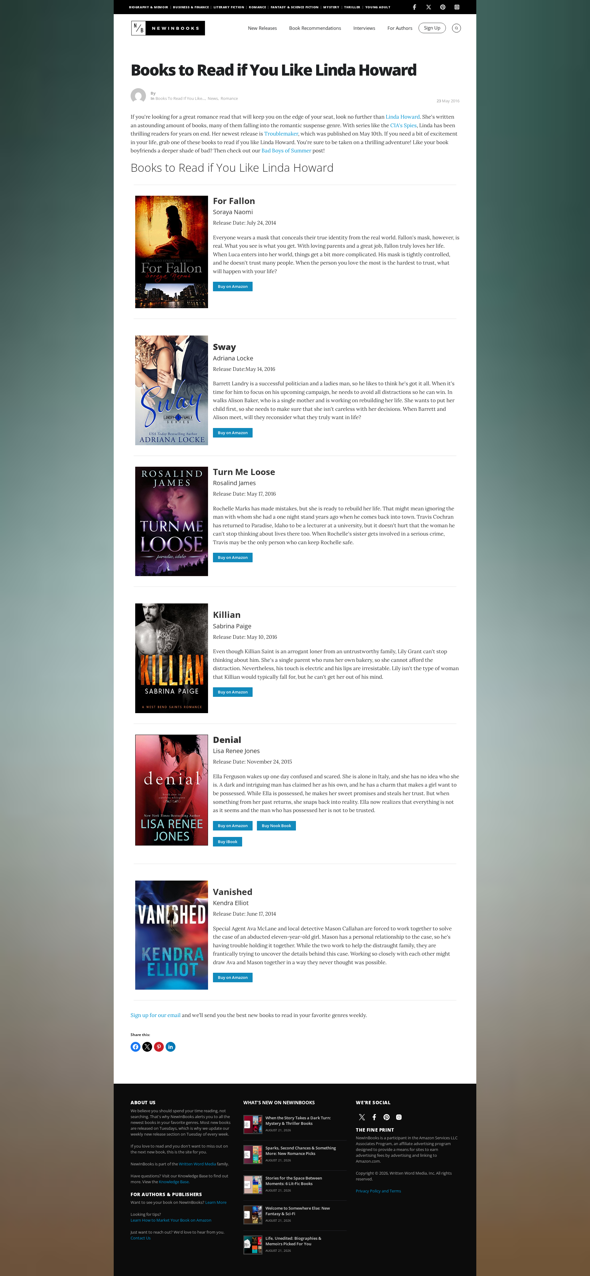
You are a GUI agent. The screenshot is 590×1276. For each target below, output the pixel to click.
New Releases (262, 28)
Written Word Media (197, 1164)
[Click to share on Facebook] (135, 1047)
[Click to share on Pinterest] (159, 1047)
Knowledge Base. (174, 1181)
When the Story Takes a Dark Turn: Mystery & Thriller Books (298, 1120)
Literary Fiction (229, 7)
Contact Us (141, 1238)
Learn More (215, 1202)
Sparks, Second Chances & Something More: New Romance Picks (301, 1150)
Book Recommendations (315, 28)
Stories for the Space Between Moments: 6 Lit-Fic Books (294, 1180)
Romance (257, 7)
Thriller (352, 7)
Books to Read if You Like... (180, 98)
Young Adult (378, 7)
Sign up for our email (156, 1015)
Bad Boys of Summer (286, 150)
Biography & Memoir (148, 7)
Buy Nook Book (276, 825)
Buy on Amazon (233, 286)
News (213, 98)
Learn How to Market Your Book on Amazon (171, 1220)
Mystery (331, 7)
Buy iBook (227, 841)
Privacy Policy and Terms (378, 1191)
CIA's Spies (403, 125)
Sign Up (432, 28)
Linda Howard (403, 116)
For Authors (399, 28)
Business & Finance (191, 7)
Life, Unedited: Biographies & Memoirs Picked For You (293, 1241)
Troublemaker (281, 133)
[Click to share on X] (147, 1047)
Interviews (364, 28)
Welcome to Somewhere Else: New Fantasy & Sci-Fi (298, 1210)
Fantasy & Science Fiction (295, 7)
